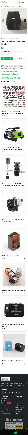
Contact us (3, 405)
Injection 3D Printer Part (13, 38)
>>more (23, 385)
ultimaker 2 (5, 38)
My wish (17, 403)
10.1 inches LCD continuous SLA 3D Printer (13, 325)
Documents (17, 411)
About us (3, 407)
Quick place (5, 402)
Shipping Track (18, 409)
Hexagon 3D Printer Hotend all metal (13, 290)
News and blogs (5, 409)
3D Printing (14, 6)
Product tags (4, 400)
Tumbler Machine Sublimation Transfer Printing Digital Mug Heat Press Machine (12, 149)
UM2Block (6, 54)
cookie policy (24, 431)
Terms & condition (5, 413)
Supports (17, 413)
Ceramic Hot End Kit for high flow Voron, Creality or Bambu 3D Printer (13, 184)
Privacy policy (4, 411)
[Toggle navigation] (26, 2)
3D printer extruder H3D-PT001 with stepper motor (13, 220)
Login (22, 2)
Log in (16, 399)
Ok (15, 433)
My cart (16, 405)
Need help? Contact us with (16, 51)
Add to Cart (8, 58)
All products (7, 6)
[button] (16, 2)
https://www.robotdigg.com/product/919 (11, 78)
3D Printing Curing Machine (10, 256)
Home (2, 6)
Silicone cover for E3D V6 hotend (12, 360)
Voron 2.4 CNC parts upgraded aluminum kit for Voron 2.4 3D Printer (13, 112)
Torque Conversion (19, 407)
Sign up (16, 401)
